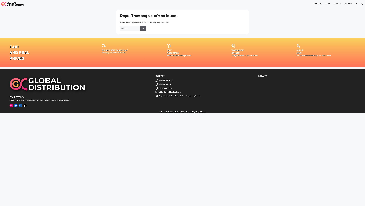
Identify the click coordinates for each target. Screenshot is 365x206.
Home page (317, 4)
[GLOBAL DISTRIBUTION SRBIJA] (12, 4)
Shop (327, 4)
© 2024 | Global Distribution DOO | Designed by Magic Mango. (182, 112)
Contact (348, 4)
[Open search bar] (362, 4)
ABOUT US (337, 4)
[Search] (143, 28)
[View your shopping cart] (356, 4)
